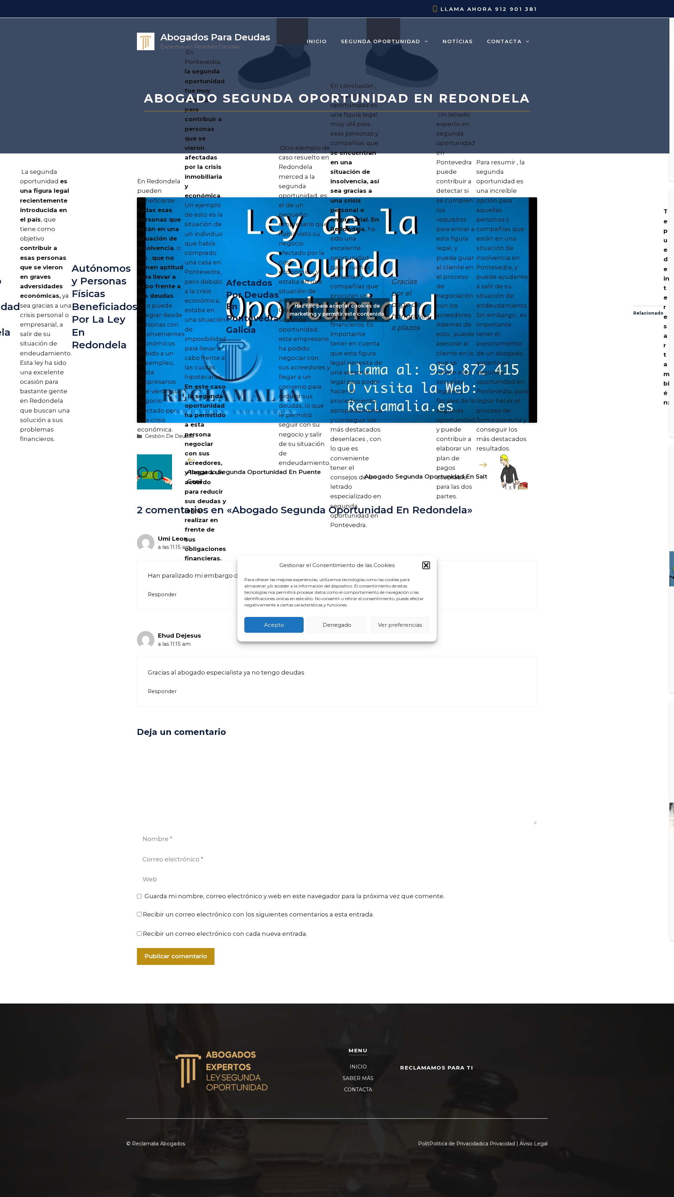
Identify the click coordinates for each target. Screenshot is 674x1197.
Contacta (504, 41)
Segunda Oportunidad (380, 41)
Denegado (337, 624)
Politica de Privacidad (455, 1143)
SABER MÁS (358, 1078)
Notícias (458, 41)
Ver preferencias (400, 624)
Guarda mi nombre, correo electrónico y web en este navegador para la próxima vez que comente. (294, 896)
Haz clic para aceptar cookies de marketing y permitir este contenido (337, 310)
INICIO (358, 1067)
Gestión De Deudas (169, 436)
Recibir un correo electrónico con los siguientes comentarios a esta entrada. (258, 914)
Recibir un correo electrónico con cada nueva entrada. (225, 933)
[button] (426, 565)
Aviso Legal (534, 1143)
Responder (162, 594)
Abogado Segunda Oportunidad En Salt (425, 476)
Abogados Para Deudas (215, 37)
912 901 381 (516, 9)
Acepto (274, 624)
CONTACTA (358, 1089)
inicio (317, 41)
